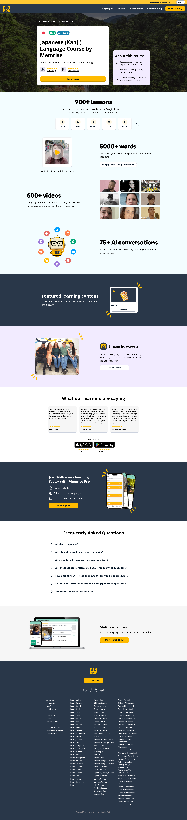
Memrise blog (154, 8)
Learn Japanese (43, 21)
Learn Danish (75, 706)
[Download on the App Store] (83, 445)
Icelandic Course (100, 730)
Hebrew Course (100, 724)
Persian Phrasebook (126, 759)
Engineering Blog (53, 727)
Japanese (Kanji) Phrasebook (124, 740)
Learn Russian (76, 760)
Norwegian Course (102, 751)
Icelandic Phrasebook (126, 730)
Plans (48, 712)
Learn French (75, 715)
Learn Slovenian (76, 764)
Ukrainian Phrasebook (127, 802)
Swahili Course (100, 779)
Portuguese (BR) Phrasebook (124, 766)
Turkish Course (100, 788)
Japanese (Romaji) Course (104, 742)
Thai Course (99, 785)
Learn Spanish (76, 767)
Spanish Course (100, 776)
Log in (180, 2)
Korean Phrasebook (126, 750)
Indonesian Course (102, 733)
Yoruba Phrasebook (126, 805)
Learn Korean (75, 742)
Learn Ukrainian (77, 782)
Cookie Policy (106, 812)
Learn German (76, 718)
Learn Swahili (75, 770)
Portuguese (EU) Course (104, 764)
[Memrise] (6, 8)
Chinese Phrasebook (126, 703)
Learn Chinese (76, 703)
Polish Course (99, 757)
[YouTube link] (96, 690)
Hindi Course (99, 727)
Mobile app (51, 709)
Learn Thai (74, 776)
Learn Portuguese (77, 757)
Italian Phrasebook (126, 736)
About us (50, 700)
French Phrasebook (126, 715)
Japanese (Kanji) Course (103, 739)
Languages (107, 8)
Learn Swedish (76, 773)
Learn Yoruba (75, 785)
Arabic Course (100, 700)
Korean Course (100, 745)
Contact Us (50, 703)
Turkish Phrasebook (126, 799)
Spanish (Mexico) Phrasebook (125, 782)
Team (48, 718)
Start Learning (175, 8)
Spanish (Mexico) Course (104, 773)
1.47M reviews (104, 452)
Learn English (75, 712)
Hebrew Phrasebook (126, 724)
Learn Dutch (75, 709)
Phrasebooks (136, 8)
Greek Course (99, 721)
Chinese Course (100, 703)
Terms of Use (81, 812)
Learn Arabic (75, 700)
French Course (100, 715)
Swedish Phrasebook (126, 793)
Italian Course (100, 736)
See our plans (63, 505)
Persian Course (100, 754)
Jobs (48, 724)
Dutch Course (99, 709)
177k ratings (83, 452)
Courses (120, 8)
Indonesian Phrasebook (128, 733)
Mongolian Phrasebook (127, 753)
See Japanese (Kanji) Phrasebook (118, 164)
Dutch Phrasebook (125, 709)
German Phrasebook (126, 718)
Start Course (73, 79)
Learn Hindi (75, 727)
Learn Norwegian (77, 748)
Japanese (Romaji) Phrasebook (125, 745)
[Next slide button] (136, 124)
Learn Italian (75, 736)
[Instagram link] (102, 690)
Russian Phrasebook (126, 775)
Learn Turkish (76, 779)
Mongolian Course (101, 748)
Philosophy (51, 715)
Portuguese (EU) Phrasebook (124, 771)
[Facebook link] (85, 690)
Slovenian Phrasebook (127, 778)
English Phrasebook (126, 712)
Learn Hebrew (76, 724)
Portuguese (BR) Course (104, 760)
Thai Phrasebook (125, 796)
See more (123, 310)
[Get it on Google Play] (104, 445)
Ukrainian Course (101, 791)
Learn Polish (75, 754)
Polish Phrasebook (125, 762)
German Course (100, 718)
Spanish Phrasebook (126, 786)
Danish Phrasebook (126, 706)
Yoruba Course (100, 794)
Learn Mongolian (77, 745)
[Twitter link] (90, 690)
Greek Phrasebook (125, 721)
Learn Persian (76, 751)
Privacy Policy (93, 812)
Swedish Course (100, 782)
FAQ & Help (51, 706)
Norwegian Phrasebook (128, 756)
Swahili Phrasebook (126, 789)
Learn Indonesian (77, 733)
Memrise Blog (52, 721)
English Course (100, 712)
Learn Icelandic (76, 730)
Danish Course (100, 706)
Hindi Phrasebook (125, 727)
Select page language (158, 2)
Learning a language (54, 730)
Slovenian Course (101, 770)
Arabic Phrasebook (126, 700)
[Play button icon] (57, 152)
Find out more (114, 367)
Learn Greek (75, 721)
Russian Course (100, 767)
